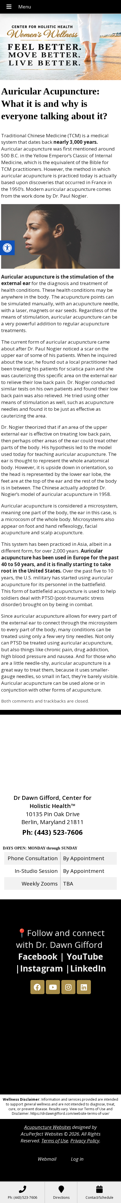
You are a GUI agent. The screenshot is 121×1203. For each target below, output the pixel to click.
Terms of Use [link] (54, 1140)
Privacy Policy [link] (84, 1140)
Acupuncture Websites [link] (47, 1127)
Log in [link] (77, 1159)
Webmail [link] (47, 1159)
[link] (7, 247)
